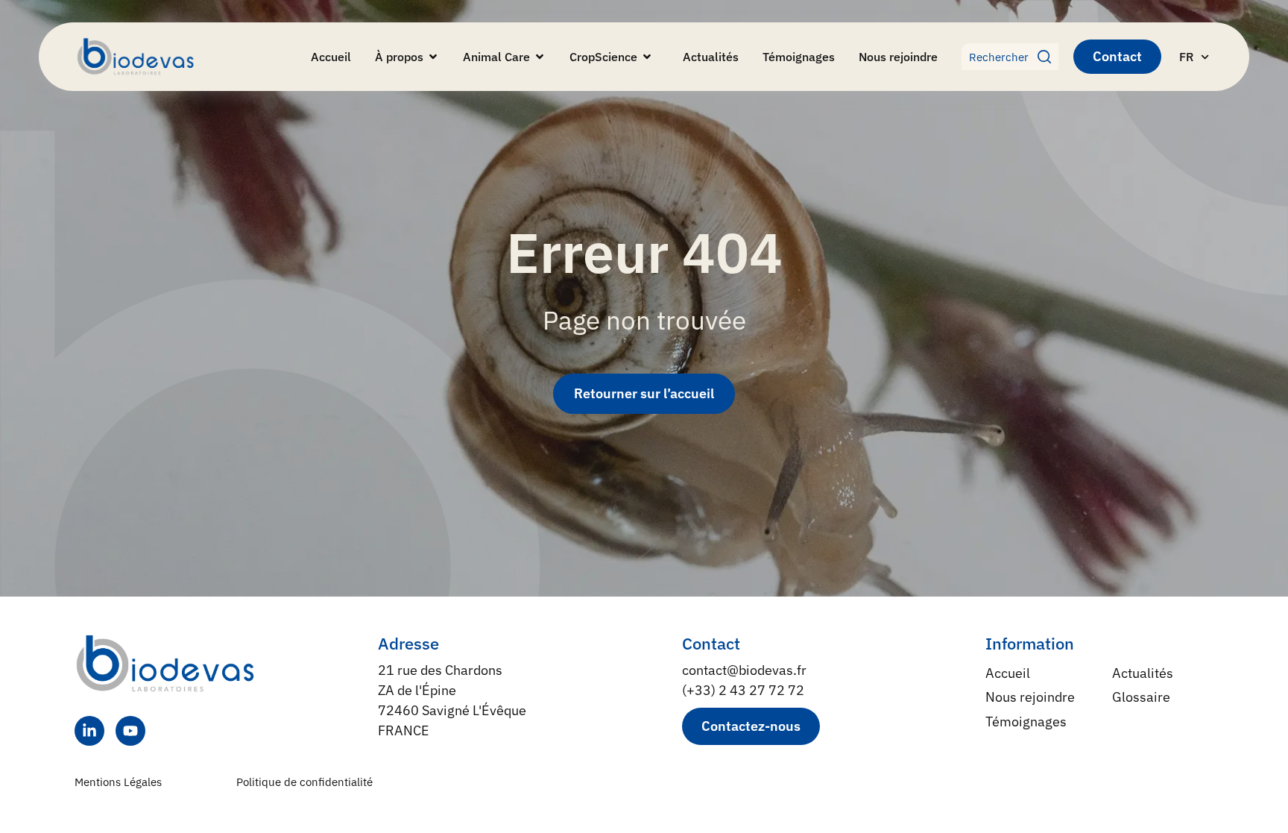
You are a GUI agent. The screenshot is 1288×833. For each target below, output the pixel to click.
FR (1186, 56)
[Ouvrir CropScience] (647, 57)
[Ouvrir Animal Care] (540, 57)
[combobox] (1000, 56)
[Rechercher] (1048, 56)
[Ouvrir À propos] (433, 57)
